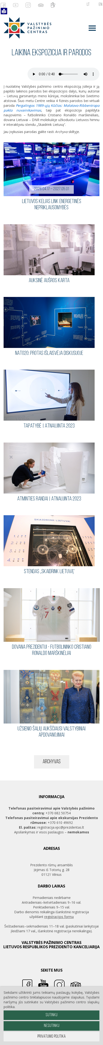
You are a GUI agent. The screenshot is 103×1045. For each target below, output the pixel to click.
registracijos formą (59, 916)
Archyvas (52, 762)
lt (88, 5)
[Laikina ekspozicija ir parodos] (26, 27)
